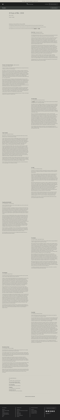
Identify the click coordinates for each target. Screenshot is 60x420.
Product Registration (20, 415)
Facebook (35, 28)
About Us (3, 409)
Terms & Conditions (34, 411)
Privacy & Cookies (33, 410)
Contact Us (18, 409)
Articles (13, 17)
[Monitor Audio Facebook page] (46, 411)
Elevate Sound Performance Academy (22, 410)
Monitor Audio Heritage (5, 410)
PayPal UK (32, 409)
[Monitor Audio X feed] (48, 411)
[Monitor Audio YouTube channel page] (54, 411)
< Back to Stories (54, 7)
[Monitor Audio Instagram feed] (52, 411)
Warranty (18, 416)
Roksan (3, 415)
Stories (3, 411)
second (33, 101)
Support (18, 411)
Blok (3, 416)
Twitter (39, 28)
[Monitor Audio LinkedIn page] (50, 411)
